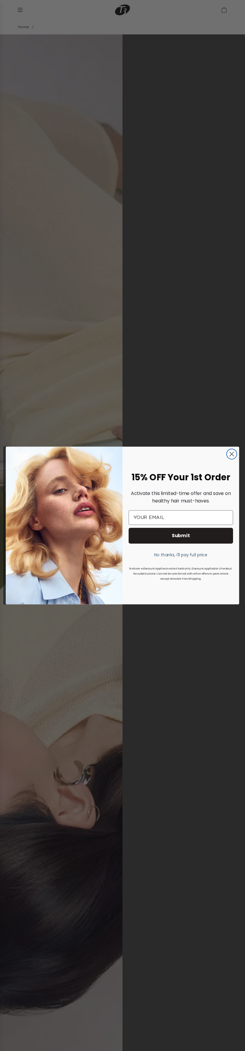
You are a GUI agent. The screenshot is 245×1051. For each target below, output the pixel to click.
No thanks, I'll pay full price (180, 555)
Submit (181, 535)
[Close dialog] (232, 454)
